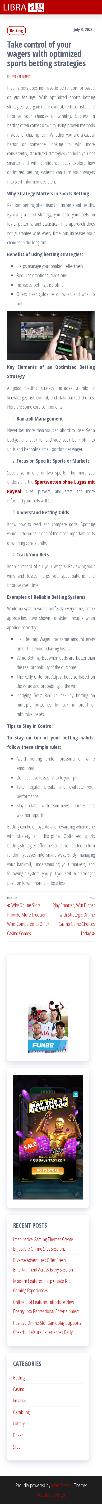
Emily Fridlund (20, 76)
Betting (16, 30)
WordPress (60, 1485)
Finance (19, 1400)
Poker (18, 1434)
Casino (18, 1388)
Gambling (21, 1411)
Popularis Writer (51, 1494)
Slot (16, 1446)
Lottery (19, 1423)
